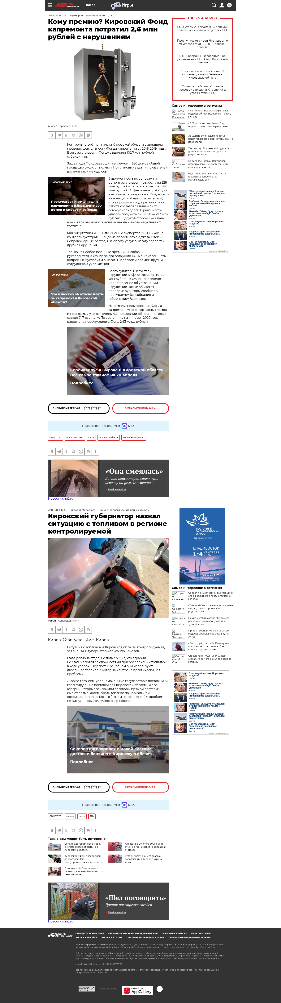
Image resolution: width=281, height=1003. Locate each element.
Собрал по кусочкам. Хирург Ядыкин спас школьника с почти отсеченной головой (210, 595)
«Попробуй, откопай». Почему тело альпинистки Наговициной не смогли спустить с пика (209, 646)
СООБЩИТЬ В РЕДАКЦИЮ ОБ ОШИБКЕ (190, 937)
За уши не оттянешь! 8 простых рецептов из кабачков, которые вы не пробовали (210, 138)
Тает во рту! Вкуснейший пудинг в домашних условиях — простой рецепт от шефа (208, 151)
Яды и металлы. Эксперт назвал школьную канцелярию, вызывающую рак (207, 176)
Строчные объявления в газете (146, 937)
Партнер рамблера (108, 989)
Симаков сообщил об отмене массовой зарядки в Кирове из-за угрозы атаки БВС (203, 90)
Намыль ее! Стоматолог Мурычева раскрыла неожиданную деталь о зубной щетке (208, 621)
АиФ (74, 126)
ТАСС (83, 651)
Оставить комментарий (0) (140, 408)
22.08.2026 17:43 (57, 510)
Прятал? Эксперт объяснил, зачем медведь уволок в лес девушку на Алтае (208, 633)
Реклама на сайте (86, 937)
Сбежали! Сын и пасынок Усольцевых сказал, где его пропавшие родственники (210, 608)
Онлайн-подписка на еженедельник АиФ (133, 933)
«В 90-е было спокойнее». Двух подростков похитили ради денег (208, 125)
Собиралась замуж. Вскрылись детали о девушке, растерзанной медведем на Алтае (208, 164)
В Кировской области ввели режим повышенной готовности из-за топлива (83, 871)
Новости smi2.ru (60, 498)
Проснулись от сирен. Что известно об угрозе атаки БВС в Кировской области (202, 44)
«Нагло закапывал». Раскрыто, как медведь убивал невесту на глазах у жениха (209, 113)
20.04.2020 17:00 (57, 15)
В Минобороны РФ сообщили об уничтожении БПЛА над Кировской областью (202, 59)
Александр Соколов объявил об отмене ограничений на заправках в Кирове (145, 846)
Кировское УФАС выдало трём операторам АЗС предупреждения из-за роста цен (84, 859)
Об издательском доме (90, 933)
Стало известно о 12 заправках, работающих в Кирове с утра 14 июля (143, 859)
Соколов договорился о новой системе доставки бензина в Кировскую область (202, 74)
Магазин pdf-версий (174, 933)
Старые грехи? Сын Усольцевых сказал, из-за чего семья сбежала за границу (209, 658)
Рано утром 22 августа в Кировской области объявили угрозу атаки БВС (202, 28)
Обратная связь (200, 933)
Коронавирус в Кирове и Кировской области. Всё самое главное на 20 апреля (117, 372)
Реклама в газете (112, 937)
